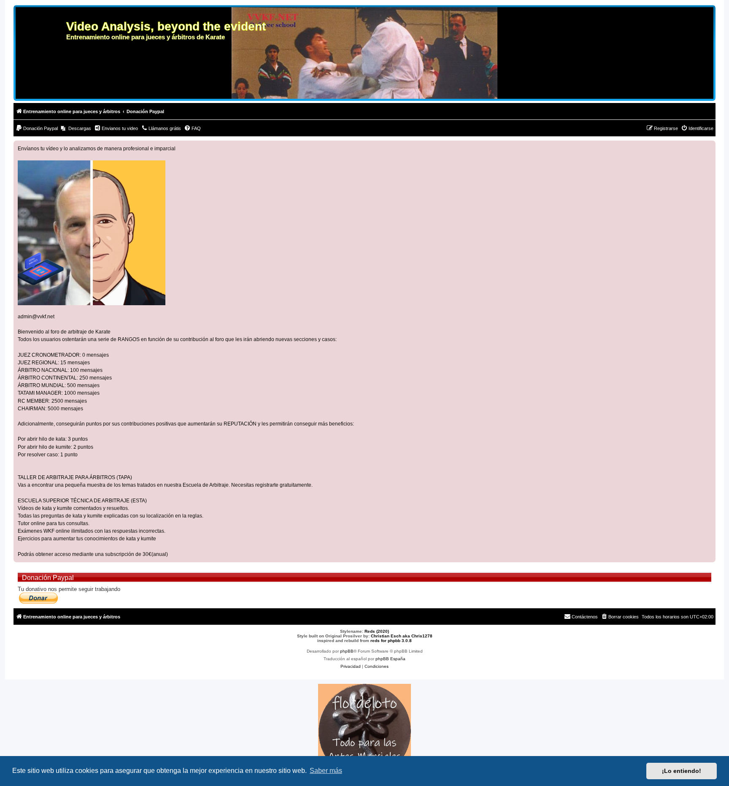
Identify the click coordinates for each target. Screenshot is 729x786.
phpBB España (390, 658)
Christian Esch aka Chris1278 (401, 636)
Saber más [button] (326, 770)
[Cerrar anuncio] (708, 147)
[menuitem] (37, 128)
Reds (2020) (376, 631)
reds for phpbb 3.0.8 (391, 640)
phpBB (347, 651)
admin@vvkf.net (36, 317)
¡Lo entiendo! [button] (681, 770)
